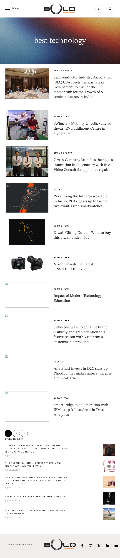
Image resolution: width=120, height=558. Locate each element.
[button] (12, 8)
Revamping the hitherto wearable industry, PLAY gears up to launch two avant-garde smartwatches (81, 201)
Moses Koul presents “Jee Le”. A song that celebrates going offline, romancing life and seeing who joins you (36, 448)
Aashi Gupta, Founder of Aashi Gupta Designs (36, 496)
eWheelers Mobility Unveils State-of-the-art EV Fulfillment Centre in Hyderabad (83, 128)
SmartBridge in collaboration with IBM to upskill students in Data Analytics (81, 410)
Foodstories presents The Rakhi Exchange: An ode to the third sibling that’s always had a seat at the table (36, 480)
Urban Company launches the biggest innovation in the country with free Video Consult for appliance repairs (84, 165)
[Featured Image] (27, 84)
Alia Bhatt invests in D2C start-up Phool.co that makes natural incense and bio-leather (83, 373)
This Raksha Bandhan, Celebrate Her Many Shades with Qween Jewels (33, 465)
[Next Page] (24, 433)
